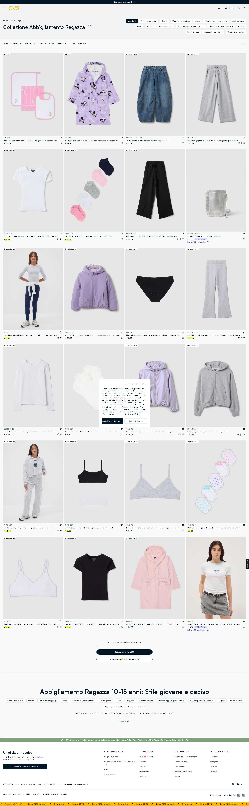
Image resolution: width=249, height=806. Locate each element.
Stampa (142, 762)
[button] (226, 8)
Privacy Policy (52, 794)
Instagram (214, 762)
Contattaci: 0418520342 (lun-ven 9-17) (120, 763)
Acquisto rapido (33, 132)
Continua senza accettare (136, 384)
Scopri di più (177, 740)
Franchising (144, 771)
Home (5, 20)
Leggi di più (124, 721)
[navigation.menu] (4, 8)
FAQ (106, 769)
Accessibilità (8, 794)
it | (240, 784)
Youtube (213, 766)
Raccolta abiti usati (183, 771)
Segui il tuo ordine (112, 757)
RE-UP (177, 776)
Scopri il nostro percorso (186, 757)
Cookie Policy (38, 794)
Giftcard (143, 776)
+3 (244, 435)
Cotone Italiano (182, 762)
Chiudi (242, 804)
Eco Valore (179, 766)
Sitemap (64, 794)
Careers (142, 766)
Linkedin (213, 771)
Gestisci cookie (23, 794)
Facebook (214, 757)
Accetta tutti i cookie (112, 421)
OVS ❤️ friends (146, 757)
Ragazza (21, 20)
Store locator (110, 774)
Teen (12, 20)
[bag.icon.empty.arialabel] (244, 8)
